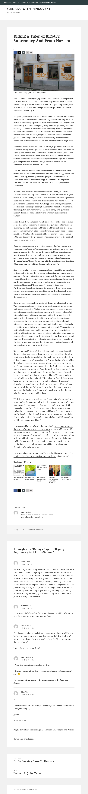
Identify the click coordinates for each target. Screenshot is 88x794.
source (43, 92)
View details (51, 2)
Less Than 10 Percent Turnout (66, 478)
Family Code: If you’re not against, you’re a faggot (35, 456)
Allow (79, 2)
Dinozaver (25, 605)
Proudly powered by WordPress (25, 789)
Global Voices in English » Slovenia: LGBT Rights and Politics (48, 730)
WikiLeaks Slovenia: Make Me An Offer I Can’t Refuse (53, 480)
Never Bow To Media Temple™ (30, 478)
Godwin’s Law (53, 399)
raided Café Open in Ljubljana (55, 104)
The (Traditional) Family (19, 478)
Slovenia (41, 529)
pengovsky (31, 529)
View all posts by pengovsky (31, 517)
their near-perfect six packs (43, 294)
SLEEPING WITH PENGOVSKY (28, 9)
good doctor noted (44, 339)
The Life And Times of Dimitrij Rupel (42, 479)
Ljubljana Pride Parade (48, 98)
